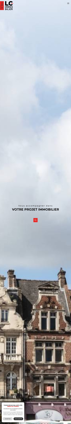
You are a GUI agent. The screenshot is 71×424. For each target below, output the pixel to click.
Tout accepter (18, 418)
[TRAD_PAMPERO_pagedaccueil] (6, 9)
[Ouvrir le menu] (69, 3)
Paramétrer (8, 418)
